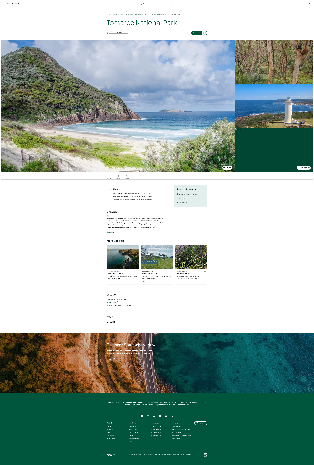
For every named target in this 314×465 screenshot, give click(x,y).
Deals (130, 441)
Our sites (175, 423)
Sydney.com (176, 426)
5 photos (228, 167)
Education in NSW (155, 435)
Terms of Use (111, 438)
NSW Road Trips (133, 432)
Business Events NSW (178, 432)
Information (154, 423)
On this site (132, 423)
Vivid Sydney (176, 438)
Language (200, 423)
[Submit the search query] (143, 3)
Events (131, 435)
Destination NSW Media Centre (181, 435)
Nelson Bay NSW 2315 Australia (118, 33)
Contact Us (110, 426)
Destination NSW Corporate (181, 429)
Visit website (197, 33)
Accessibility (111, 322)
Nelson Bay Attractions (160, 14)
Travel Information (156, 426)
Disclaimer (110, 429)
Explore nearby (305, 167)
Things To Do (133, 429)
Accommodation (134, 438)
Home (108, 14)
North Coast (129, 14)
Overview (109, 178)
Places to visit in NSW (118, 14)
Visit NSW (110, 423)
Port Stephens (139, 14)
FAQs (127, 178)
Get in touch (183, 202)
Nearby (118, 178)
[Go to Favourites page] (310, 3)
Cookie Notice (111, 435)
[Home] (12, 3)
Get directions (111, 302)
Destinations (132, 426)
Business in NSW (155, 432)
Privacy (109, 432)
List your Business (156, 429)
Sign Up (110, 359)
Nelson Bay (148, 14)
